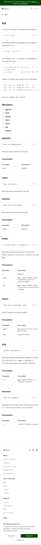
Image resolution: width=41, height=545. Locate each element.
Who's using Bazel (9, 459)
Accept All (29, 536)
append (8, 109)
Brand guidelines (8, 473)
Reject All (11, 536)
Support (5, 502)
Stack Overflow (8, 513)
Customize (20, 540)
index (7, 120)
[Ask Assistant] (36, 35)
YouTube (6, 493)
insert (7, 123)
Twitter (5, 489)
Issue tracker (7, 506)
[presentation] (20, 70)
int (19, 278)
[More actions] (38, 8)
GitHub (5, 486)
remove (8, 131)
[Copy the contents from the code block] (33, 35)
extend (8, 116)
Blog (4, 482)
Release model (8, 470)
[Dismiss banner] (38, 2)
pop (6, 127)
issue (33, 2)
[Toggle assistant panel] (35, 9)
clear (7, 113)
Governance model (9, 466)
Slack (5, 509)
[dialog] (20, 532)
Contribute (6, 463)
